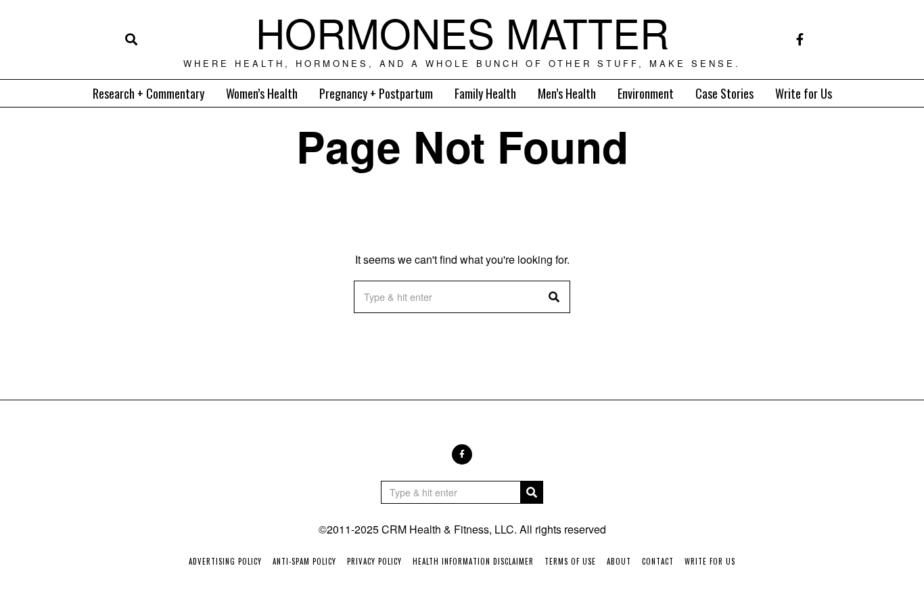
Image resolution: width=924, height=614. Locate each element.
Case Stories (724, 93)
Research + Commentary (148, 93)
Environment (646, 93)
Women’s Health (262, 93)
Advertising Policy (225, 561)
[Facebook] (800, 39)
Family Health (485, 93)
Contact (658, 561)
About (619, 561)
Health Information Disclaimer (473, 561)
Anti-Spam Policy (304, 561)
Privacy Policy (374, 561)
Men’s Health (567, 93)
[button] (554, 297)
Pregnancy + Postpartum (376, 93)
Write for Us (803, 93)
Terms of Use (570, 561)
